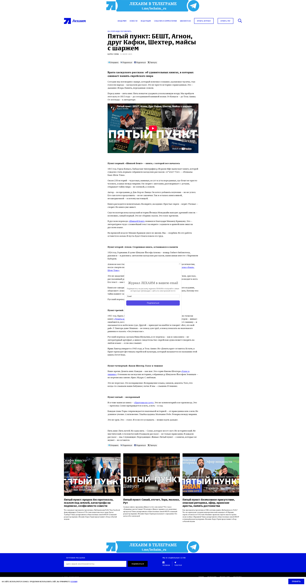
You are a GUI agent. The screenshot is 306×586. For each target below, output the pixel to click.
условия (73, 582)
